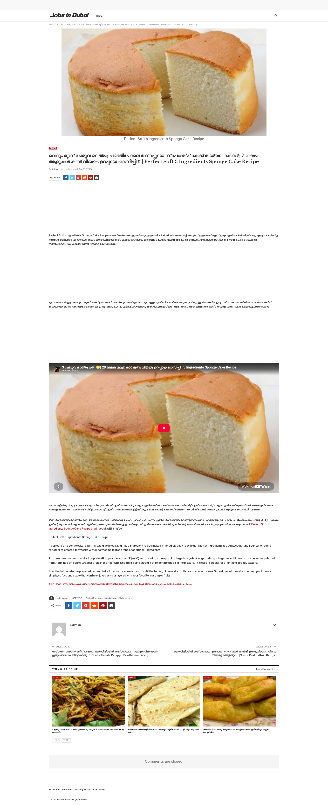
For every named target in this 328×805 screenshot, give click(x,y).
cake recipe (63, 598)
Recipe (53, 148)
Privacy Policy (82, 789)
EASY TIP (77, 598)
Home (99, 16)
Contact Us (99, 789)
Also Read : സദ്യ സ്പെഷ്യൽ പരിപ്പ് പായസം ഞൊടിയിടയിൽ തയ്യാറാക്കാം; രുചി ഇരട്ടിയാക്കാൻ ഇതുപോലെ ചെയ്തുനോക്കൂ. (120, 584)
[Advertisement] (164, 208)
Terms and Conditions (60, 789)
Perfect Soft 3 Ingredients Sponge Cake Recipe (109, 598)
